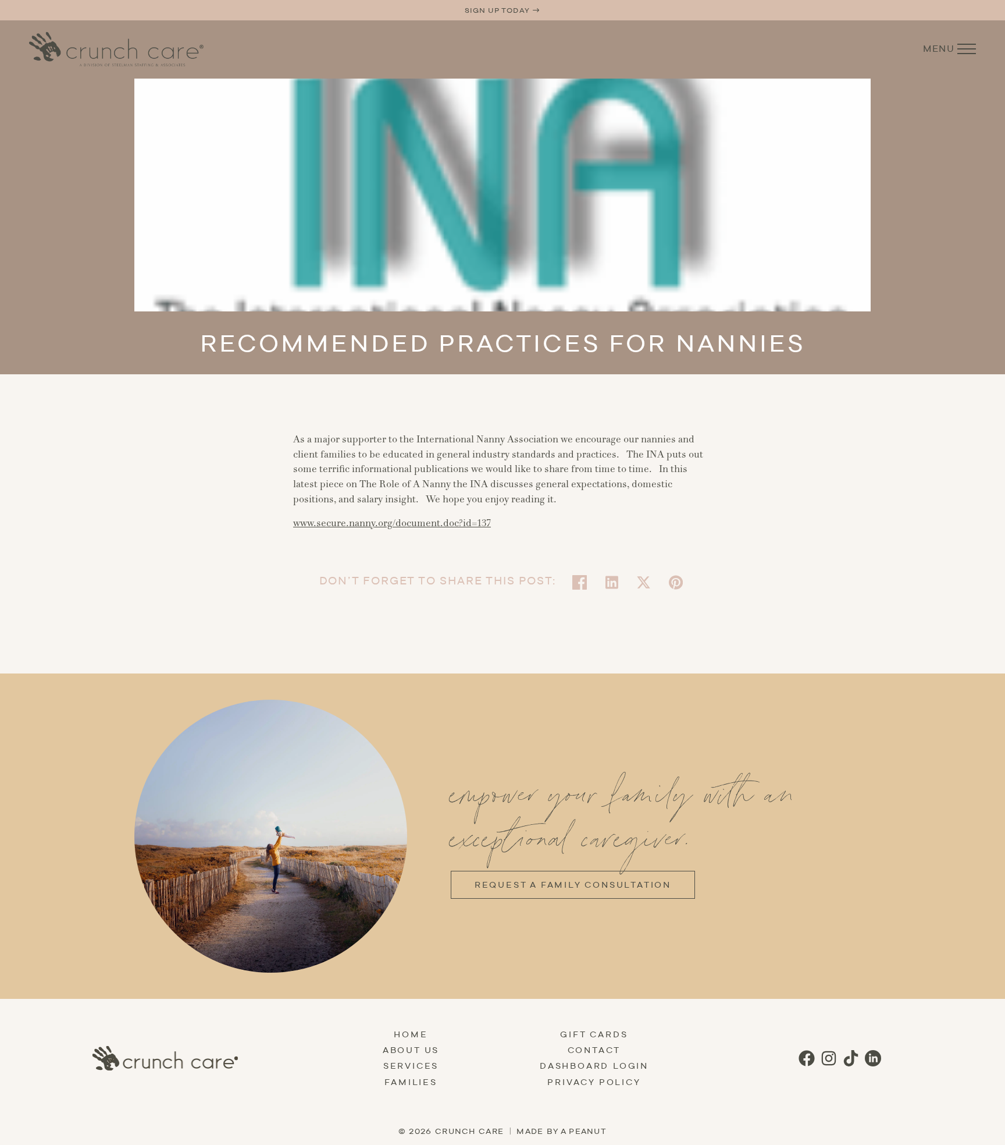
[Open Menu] (966, 49)
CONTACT (594, 1050)
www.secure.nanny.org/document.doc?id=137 (392, 523)
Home (410, 1034)
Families (410, 1082)
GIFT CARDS (594, 1034)
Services (411, 1066)
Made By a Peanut (561, 1131)
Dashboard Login (594, 1066)
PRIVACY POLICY (593, 1082)
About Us (411, 1050)
